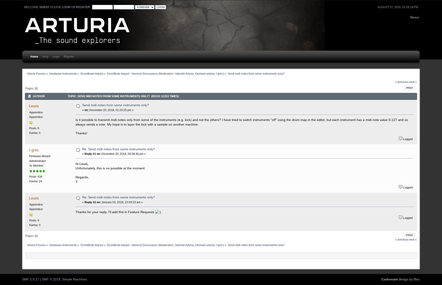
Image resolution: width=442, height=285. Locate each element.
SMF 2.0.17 (30, 279)
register (83, 7)
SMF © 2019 (51, 279)
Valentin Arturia (184, 73)
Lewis (34, 106)
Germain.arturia (205, 73)
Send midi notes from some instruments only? (115, 105)
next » (413, 82)
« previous (401, 82)
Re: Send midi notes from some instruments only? (118, 149)
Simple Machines (74, 279)
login (66, 7)
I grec (219, 73)
